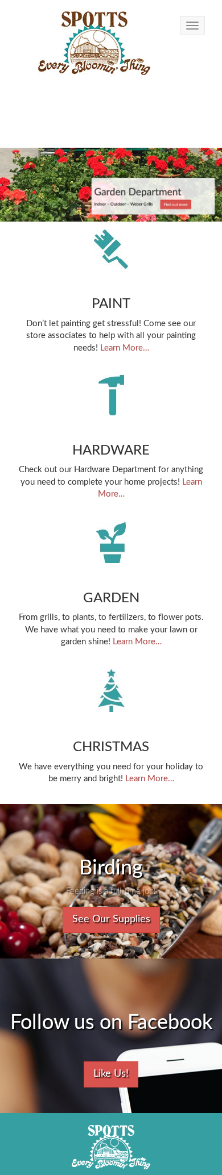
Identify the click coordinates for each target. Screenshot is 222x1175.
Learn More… (124, 348)
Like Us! (111, 1074)
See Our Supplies (111, 919)
